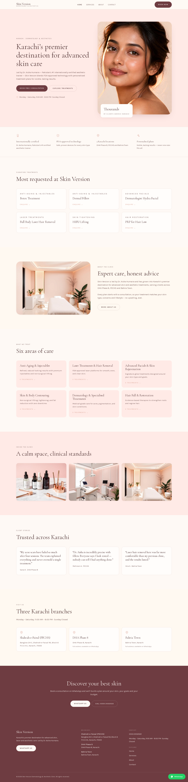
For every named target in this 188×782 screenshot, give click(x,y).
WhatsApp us (80, 703)
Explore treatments (63, 88)
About (101, 5)
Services (90, 5)
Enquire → (25, 204)
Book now (163, 4)
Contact (112, 5)
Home (79, 5)
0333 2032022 (135, 734)
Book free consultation (32, 88)
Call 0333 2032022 (104, 704)
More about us (108, 307)
